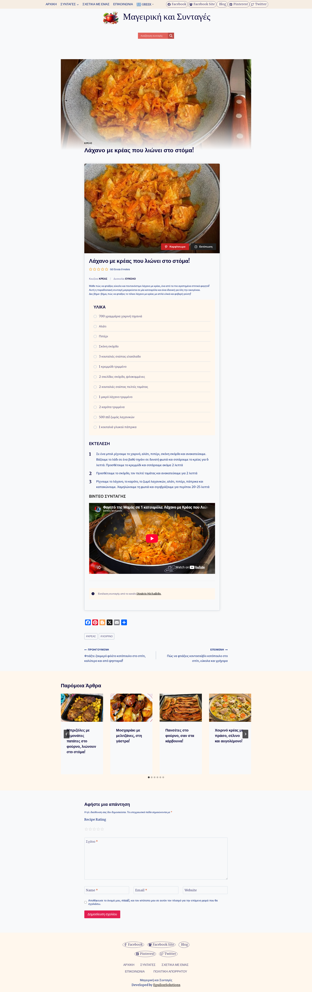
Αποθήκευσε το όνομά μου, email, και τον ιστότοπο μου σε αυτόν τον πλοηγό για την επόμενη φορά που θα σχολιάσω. (153, 902)
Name (92, 890)
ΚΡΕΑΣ (88, 143)
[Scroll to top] (9, 986)
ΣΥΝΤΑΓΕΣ (148, 965)
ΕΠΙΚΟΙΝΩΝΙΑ (123, 4)
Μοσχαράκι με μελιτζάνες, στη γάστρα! (129, 735)
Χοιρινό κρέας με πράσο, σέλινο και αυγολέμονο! (229, 735)
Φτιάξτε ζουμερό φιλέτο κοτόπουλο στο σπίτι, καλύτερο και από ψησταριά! (115, 655)
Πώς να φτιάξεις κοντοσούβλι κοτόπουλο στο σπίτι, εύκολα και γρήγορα (197, 655)
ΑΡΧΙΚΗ (51, 4)
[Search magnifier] (171, 36)
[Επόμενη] (245, 734)
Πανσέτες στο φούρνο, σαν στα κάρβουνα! (179, 735)
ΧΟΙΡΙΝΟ (106, 636)
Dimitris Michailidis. (148, 593)
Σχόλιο (92, 842)
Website (191, 890)
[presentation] (82, 708)
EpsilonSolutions (166, 985)
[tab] (149, 777)
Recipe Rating (95, 820)
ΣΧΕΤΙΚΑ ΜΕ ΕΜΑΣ (96, 4)
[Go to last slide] (67, 734)
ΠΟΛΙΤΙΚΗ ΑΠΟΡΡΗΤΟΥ (170, 971)
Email (141, 890)
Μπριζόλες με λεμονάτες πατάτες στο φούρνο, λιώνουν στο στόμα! (81, 741)
